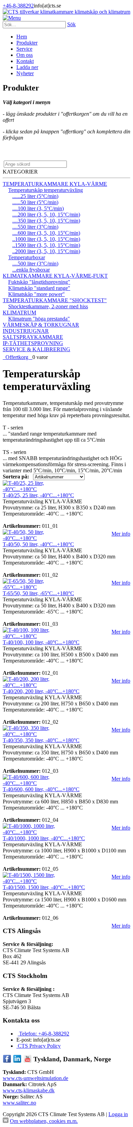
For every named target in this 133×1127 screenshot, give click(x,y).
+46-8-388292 (18, 6)
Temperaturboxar (26, 257)
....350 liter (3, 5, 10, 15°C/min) (46, 221)
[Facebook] (7, 1061)
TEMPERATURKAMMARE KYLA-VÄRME (55, 184)
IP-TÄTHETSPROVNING (33, 343)
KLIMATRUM (19, 312)
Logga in (118, 1114)
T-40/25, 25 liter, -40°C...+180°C (38, 495)
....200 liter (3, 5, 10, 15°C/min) (46, 214)
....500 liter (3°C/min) (35, 263)
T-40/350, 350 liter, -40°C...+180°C (41, 740)
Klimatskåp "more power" (36, 294)
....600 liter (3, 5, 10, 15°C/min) (46, 233)
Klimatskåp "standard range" (39, 288)
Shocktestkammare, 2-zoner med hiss (48, 306)
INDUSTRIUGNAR (26, 331)
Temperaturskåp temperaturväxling (45, 190)
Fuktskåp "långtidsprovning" (39, 282)
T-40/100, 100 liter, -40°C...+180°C (41, 642)
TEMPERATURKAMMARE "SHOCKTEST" (55, 300)
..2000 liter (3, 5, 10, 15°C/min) (46, 251)
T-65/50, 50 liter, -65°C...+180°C (38, 593)
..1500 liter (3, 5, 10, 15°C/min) (46, 245)
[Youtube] (27, 1061)
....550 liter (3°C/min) (35, 227)
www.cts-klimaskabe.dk (29, 1090)
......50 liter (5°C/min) (35, 202)
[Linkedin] (17, 1061)
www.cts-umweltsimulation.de (35, 1078)
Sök (71, 24)
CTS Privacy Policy (38, 1046)
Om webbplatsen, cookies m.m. (44, 1121)
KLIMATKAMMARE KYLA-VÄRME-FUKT (55, 276)
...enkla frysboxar (31, 270)
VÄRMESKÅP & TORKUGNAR (41, 325)
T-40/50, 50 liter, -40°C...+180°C (38, 544)
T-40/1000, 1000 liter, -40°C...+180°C (44, 838)
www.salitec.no (19, 1103)
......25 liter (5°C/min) (35, 196)
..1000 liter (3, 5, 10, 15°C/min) (46, 239)
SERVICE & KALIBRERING (36, 349)
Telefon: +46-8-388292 (43, 1033)
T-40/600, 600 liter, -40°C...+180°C (41, 789)
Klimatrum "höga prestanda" (39, 319)
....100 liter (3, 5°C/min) (38, 208)
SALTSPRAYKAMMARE (33, 337)
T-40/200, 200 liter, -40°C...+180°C (41, 691)
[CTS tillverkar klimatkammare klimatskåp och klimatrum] (66, 12)
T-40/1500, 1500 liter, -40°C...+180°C (44, 887)
